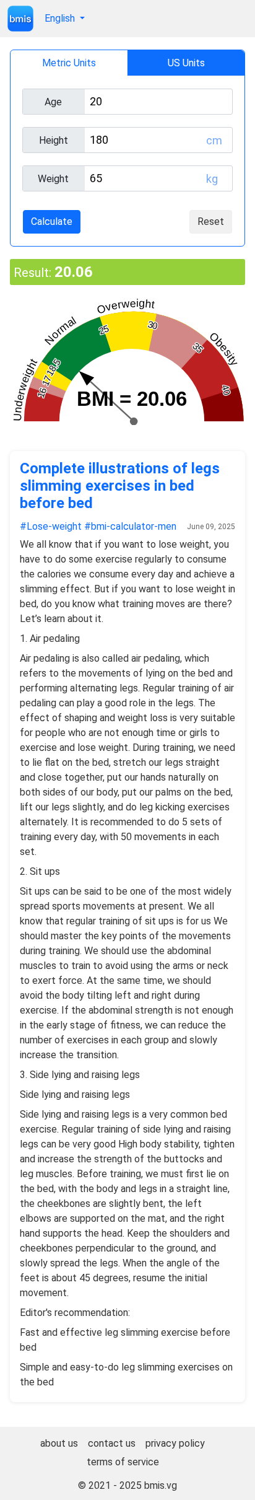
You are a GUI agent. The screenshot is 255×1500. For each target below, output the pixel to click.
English (61, 18)
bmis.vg (160, 1485)
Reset (210, 221)
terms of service (123, 1462)
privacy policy (175, 1443)
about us (59, 1443)
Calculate (51, 221)
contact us (112, 1443)
